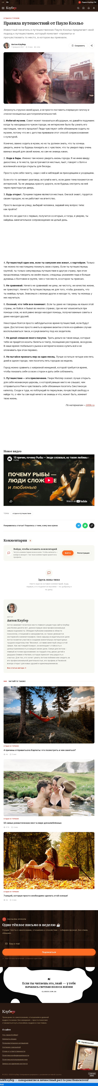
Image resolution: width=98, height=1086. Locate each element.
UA (3, 2)
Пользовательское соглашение (15, 1043)
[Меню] (3, 8)
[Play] (79, 2)
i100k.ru (90, 405)
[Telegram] (78, 525)
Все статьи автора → (16, 668)
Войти (68, 553)
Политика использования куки (15, 1059)
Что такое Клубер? (10, 1035)
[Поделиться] (91, 45)
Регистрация (83, 553)
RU (7, 2)
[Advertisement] (49, 243)
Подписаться (49, 952)
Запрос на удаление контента (15, 1064)
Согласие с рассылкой (11, 1047)
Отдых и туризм (11, 18)
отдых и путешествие (22, 513)
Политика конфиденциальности (15, 1055)
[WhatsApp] (85, 525)
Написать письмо (9, 1039)
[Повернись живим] (92, 1075)
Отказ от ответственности (13, 1051)
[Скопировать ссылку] (91, 525)
